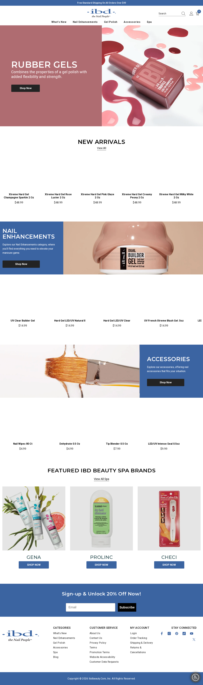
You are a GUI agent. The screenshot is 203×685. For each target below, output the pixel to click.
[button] (172, 13)
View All (101, 148)
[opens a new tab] (161, 633)
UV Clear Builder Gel (23, 320)
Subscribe (127, 607)
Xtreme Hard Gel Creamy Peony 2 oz (137, 196)
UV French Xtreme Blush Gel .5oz (164, 320)
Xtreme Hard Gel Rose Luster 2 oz (58, 196)
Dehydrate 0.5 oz (69, 443)
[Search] (183, 13)
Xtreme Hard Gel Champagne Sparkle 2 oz (19, 196)
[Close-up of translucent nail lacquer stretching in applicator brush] (70, 371)
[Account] (191, 14)
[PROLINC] (101, 518)
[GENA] (33, 518)
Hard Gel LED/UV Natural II (69, 320)
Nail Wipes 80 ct (22, 443)
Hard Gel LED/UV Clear (116, 320)
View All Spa (101, 479)
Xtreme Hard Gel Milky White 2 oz (176, 196)
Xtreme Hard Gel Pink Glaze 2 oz (97, 196)
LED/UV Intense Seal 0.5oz (164, 443)
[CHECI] (169, 518)
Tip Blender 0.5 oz (117, 443)
